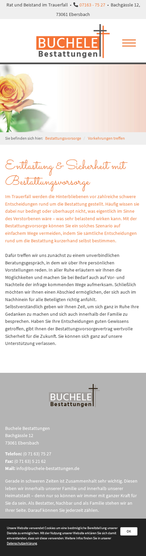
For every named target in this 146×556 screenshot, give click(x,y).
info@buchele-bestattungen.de (47, 468)
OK (129, 531)
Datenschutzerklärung (22, 543)
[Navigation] (129, 44)
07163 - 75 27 (92, 5)
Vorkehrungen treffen (106, 138)
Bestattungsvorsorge (63, 138)
